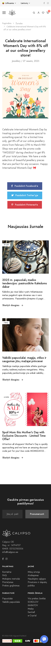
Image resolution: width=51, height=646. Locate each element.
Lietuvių (24, 3)
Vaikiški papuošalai (11, 602)
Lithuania (9, 3)
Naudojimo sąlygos (37, 578)
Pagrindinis (6, 23)
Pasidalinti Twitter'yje (26, 195)
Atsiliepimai (33, 575)
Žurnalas (19, 23)
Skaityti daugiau (11, 305)
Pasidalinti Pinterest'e (26, 204)
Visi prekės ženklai (37, 598)
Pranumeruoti (37, 514)
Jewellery (16, 61)
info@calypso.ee (10, 552)
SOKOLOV (33, 602)
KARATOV (33, 605)
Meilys (31, 608)
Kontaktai (6, 572)
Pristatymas (7, 582)
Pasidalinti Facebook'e (26, 186)
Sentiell (31, 612)
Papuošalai (7, 598)
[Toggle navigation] (4, 12)
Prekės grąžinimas (11, 585)
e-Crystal (32, 615)
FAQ (4, 575)
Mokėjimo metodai (11, 578)
